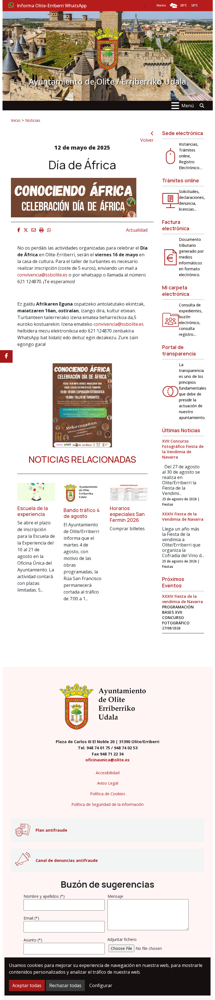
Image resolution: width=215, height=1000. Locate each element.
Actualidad (137, 230)
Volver (147, 140)
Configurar (100, 985)
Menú (187, 106)
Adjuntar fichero (122, 939)
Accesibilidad (108, 772)
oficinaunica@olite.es (107, 759)
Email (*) (31, 918)
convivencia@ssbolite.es (42, 275)
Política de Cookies (107, 793)
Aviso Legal (107, 783)
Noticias (32, 120)
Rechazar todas (65, 985)
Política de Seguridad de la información (107, 804)
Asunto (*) (33, 940)
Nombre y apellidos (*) (44, 896)
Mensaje (115, 896)
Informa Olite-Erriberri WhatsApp (52, 6)
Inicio (15, 120)
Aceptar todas (26, 985)
